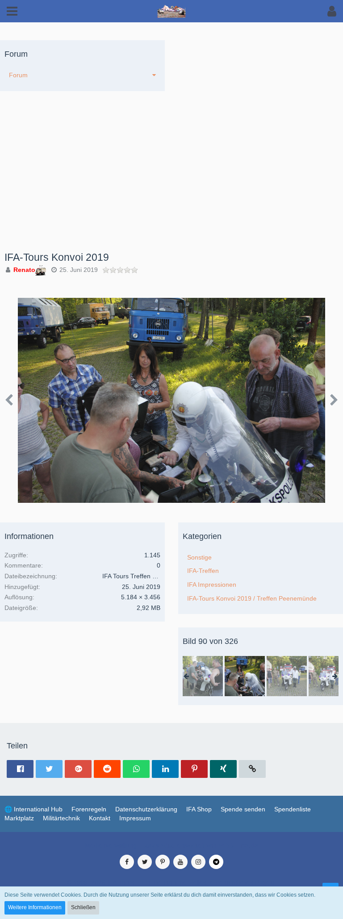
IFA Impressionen (211, 584)
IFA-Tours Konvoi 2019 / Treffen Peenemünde (252, 598)
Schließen (83, 907)
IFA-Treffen (203, 570)
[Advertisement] (171, 184)
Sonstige (199, 557)
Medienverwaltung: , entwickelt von (171, 845)
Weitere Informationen (35, 907)
